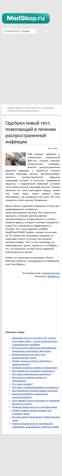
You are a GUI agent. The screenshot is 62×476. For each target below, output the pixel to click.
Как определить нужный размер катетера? (35, 390)
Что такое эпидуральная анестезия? (32, 374)
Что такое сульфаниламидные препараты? (35, 387)
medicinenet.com (51, 273)
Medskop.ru (53, 276)
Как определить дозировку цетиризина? (33, 371)
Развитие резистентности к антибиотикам (34, 407)
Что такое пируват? (22, 384)
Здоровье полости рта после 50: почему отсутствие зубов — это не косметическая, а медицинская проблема (35, 341)
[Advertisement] (31, 70)
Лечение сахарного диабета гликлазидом (34, 367)
